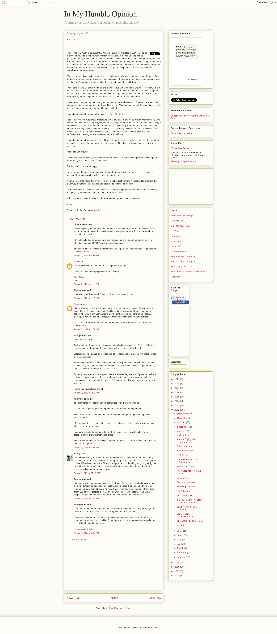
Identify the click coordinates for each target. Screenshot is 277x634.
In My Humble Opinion (100, 13)
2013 (177, 405)
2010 (177, 567)
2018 (177, 383)
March (180, 548)
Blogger (154, 627)
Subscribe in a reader (182, 133)
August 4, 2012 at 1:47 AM (86, 533)
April (179, 544)
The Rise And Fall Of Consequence (186, 460)
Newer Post (73, 597)
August (181, 431)
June (180, 535)
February (182, 552)
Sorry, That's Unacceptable (184, 515)
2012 (177, 410)
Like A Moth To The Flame (189, 521)
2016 (177, 392)
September (183, 426)
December (182, 413)
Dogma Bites (182, 478)
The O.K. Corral (184, 446)
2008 (177, 575)
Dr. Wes (175, 231)
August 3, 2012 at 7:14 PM (86, 499)
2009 (177, 571)
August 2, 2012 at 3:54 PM (86, 298)
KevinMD (96, 79)
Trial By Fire (182, 455)
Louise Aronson (179, 251)
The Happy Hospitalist (182, 266)
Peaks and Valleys (185, 482)
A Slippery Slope (184, 450)
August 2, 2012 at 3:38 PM (86, 284)
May (179, 539)
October (181, 422)
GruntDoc (176, 241)
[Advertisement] (114, 568)
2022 (177, 379)
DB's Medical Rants (181, 226)
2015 (177, 396)
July (179, 531)
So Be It (180, 525)
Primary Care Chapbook (183, 256)
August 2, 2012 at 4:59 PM (86, 329)
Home (114, 597)
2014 (177, 401)
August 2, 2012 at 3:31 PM (86, 255)
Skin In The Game (185, 466)
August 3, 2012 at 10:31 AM (87, 473)
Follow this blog (180, 302)
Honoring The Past (186, 486)
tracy (76, 262)
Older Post (155, 597)
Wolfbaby (175, 276)
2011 (177, 562)
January (181, 557)
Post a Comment (78, 539)
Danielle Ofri (177, 220)
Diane (77, 304)
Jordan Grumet (182, 148)
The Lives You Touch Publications (188, 271)
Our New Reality (184, 495)
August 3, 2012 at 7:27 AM (86, 447)
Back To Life (182, 435)
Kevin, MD (176, 246)
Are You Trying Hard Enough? (186, 440)
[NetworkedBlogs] (178, 300)
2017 (177, 388)
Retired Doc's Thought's (183, 261)
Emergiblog (176, 236)
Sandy (77, 453)
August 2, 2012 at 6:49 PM (86, 393)
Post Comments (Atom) (120, 608)
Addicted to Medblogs (182, 215)
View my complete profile (183, 161)
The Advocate (183, 491)
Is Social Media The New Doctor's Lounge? (189, 501)
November (182, 418)
